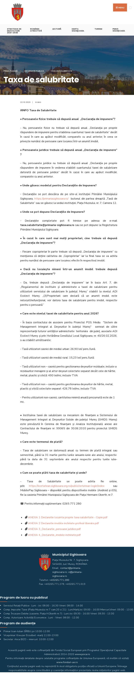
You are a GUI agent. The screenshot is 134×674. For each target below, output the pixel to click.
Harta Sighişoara (78, 29)
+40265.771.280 (59, 580)
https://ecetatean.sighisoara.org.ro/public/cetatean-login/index (66, 486)
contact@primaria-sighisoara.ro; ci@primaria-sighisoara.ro (67, 572)
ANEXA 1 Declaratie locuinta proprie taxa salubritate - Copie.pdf (67, 517)
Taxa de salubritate (61, 71)
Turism (98, 28)
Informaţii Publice (34, 71)
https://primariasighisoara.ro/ (51, 199)
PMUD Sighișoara (119, 29)
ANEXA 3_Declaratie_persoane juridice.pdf (54, 529)
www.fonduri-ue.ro (67, 662)
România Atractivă (36, 29)
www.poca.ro (82, 654)
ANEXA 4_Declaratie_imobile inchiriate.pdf (54, 535)
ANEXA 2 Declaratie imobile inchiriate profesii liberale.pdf (63, 523)
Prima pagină (10, 71)
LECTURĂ (56, 28)
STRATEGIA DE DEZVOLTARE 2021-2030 (14, 30)
